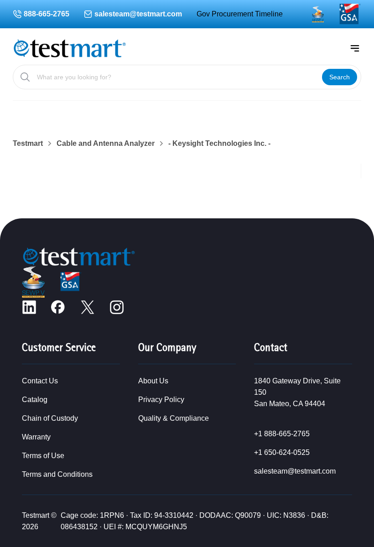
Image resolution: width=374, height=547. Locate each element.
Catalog (34, 399)
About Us (153, 381)
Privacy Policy (161, 399)
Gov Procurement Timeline (240, 14)
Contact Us (40, 381)
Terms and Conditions (57, 474)
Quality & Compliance (173, 418)
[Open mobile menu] (354, 48)
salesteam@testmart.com (138, 14)
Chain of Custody (50, 418)
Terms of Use (43, 455)
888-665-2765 (46, 14)
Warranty (36, 437)
